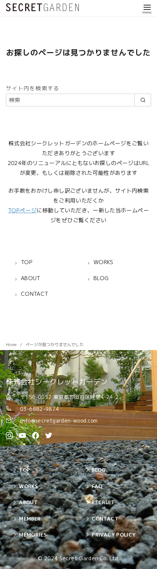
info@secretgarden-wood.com (59, 420)
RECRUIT (103, 502)
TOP (24, 469)
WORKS (28, 486)
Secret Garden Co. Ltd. (89, 558)
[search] (142, 100)
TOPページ (22, 210)
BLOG (99, 469)
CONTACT (105, 518)
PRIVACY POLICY (113, 534)
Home (12, 345)
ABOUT (28, 502)
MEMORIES (32, 534)
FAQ (97, 486)
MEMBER (30, 518)
